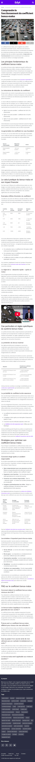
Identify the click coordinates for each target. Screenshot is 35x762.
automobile (23, 701)
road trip (27, 726)
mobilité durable (17, 723)
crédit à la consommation (8, 712)
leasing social (26, 720)
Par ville (16, 755)
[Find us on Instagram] (10, 745)
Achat (17, 753)
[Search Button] (33, 2)
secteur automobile (16, 728)
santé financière (6, 728)
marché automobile (6, 723)
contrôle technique (6, 706)
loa (32, 720)
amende (12, 698)
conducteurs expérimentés (7, 388)
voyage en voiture (6, 734)
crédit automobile (6, 709)
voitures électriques (12, 731)
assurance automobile (25, 79)
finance (17, 712)
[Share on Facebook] (5, 43)
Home (2, 7)
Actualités (3, 753)
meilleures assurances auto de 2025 (24, 436)
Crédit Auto (11, 753)
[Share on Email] (22, 43)
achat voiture (5, 698)
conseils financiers (18, 703)
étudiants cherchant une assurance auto (15, 529)
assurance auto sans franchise (18, 264)
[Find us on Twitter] (6, 745)
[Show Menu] (2, 2)
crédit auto (29, 706)
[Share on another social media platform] (30, 43)
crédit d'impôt (15, 709)
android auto (29, 698)
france (27, 717)
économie (21, 734)
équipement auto (6, 737)
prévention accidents (7, 726)
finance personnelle (6, 717)
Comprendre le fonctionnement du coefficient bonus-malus (18, 7)
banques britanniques (7, 703)
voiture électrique (23, 731)
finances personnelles (18, 717)
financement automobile (17, 714)
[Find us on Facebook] (2, 745)
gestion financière (16, 720)
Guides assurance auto (6, 755)
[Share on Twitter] (14, 43)
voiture (3, 731)
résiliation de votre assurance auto (14, 424)
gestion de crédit (6, 720)
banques (30, 701)
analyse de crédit (20, 698)
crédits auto (23, 709)
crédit (14, 706)
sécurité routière (27, 728)
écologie (15, 734)
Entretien (23, 753)
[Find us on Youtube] (14, 745)
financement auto (6, 714)
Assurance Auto (6, 701)
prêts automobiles (18, 726)
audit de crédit (15, 701)
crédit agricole (21, 706)
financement (24, 712)
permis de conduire (27, 723)
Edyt (17, 2)
